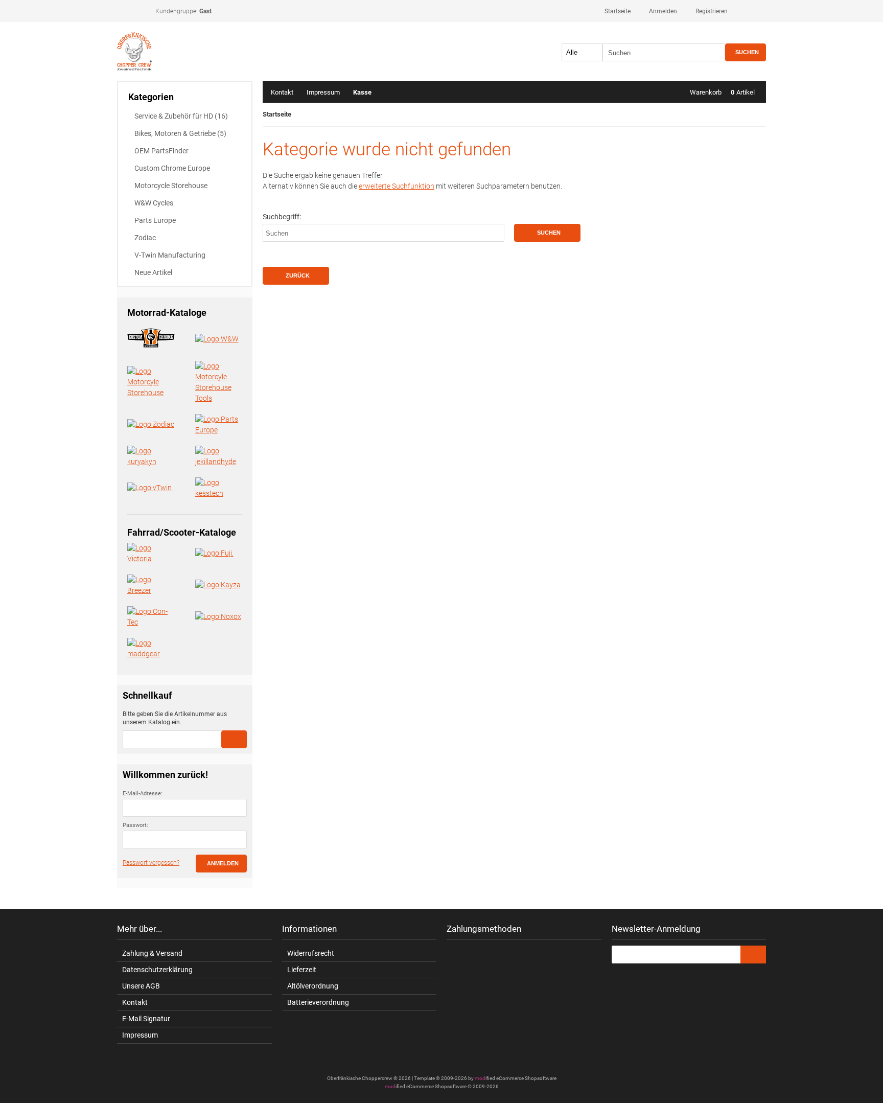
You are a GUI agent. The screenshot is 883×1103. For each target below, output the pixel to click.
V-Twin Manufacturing (169, 255)
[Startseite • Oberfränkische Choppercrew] (184, 51)
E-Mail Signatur (146, 1019)
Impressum (323, 92)
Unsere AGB (141, 986)
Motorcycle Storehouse (170, 185)
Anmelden (221, 863)
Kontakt (282, 92)
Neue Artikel (153, 272)
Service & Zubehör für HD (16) (181, 116)
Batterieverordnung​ (318, 1002)
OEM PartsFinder (161, 151)
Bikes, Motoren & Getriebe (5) (180, 133)
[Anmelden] (753, 954)
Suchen (745, 52)
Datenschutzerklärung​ (157, 970)
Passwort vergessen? (151, 862)
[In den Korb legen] (234, 739)
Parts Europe (155, 220)
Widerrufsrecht (310, 953)
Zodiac (145, 238)
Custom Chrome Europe (172, 168)
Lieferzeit (301, 970)
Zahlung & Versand (152, 953)
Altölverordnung (312, 986)
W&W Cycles (153, 203)
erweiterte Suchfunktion (396, 186)
